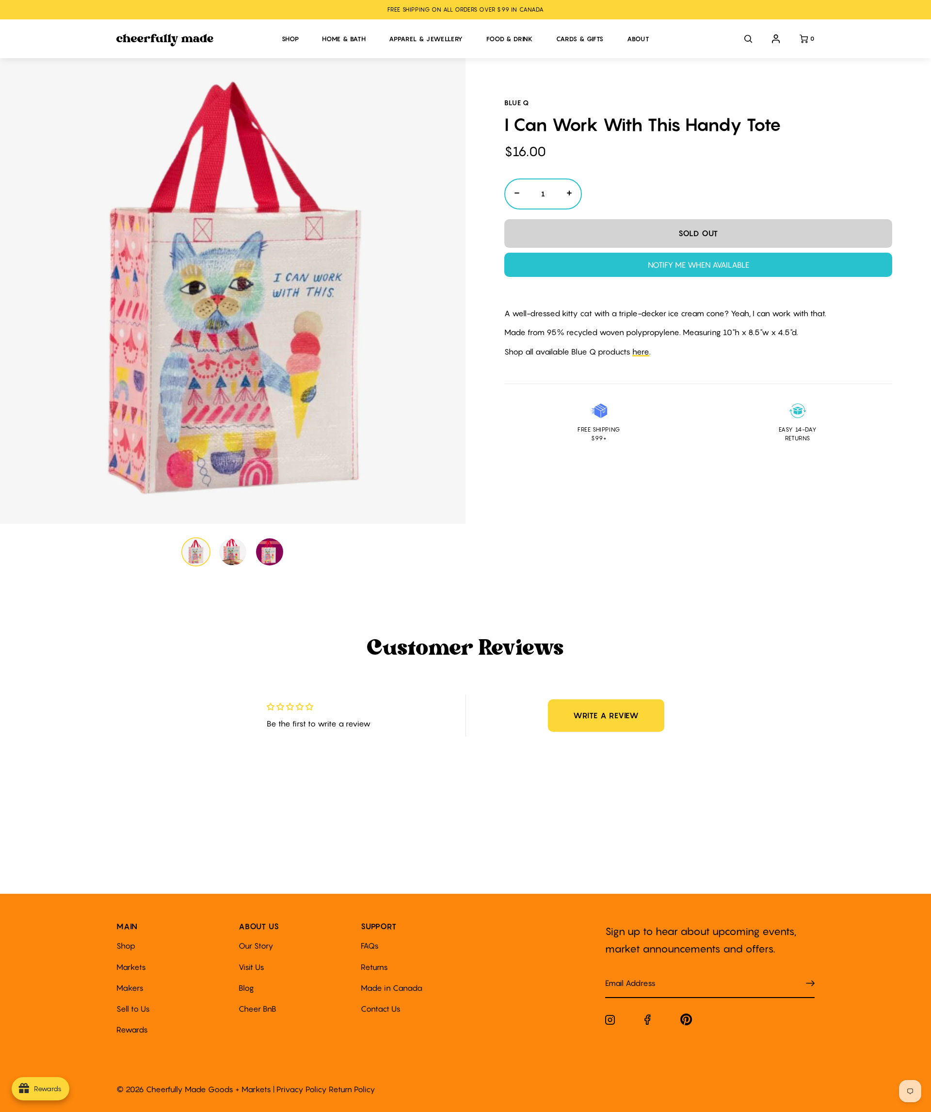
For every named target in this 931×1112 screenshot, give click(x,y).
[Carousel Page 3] (269, 551)
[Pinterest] (686, 1022)
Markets (131, 967)
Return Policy (352, 1089)
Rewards (132, 1029)
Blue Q (516, 102)
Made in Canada (391, 988)
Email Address (624, 973)
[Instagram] (610, 1022)
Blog (246, 988)
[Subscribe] (810, 984)
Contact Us (381, 1009)
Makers (130, 988)
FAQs (370, 946)
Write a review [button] (606, 715)
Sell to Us (133, 1009)
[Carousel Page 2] (232, 551)
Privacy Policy (301, 1089)
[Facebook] (647, 1022)
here (640, 351)
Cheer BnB (257, 1009)
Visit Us (251, 967)
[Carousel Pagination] (232, 551)
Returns (374, 967)
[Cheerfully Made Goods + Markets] (194, 40)
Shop (125, 946)
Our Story (256, 946)
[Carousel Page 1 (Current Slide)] (195, 551)
